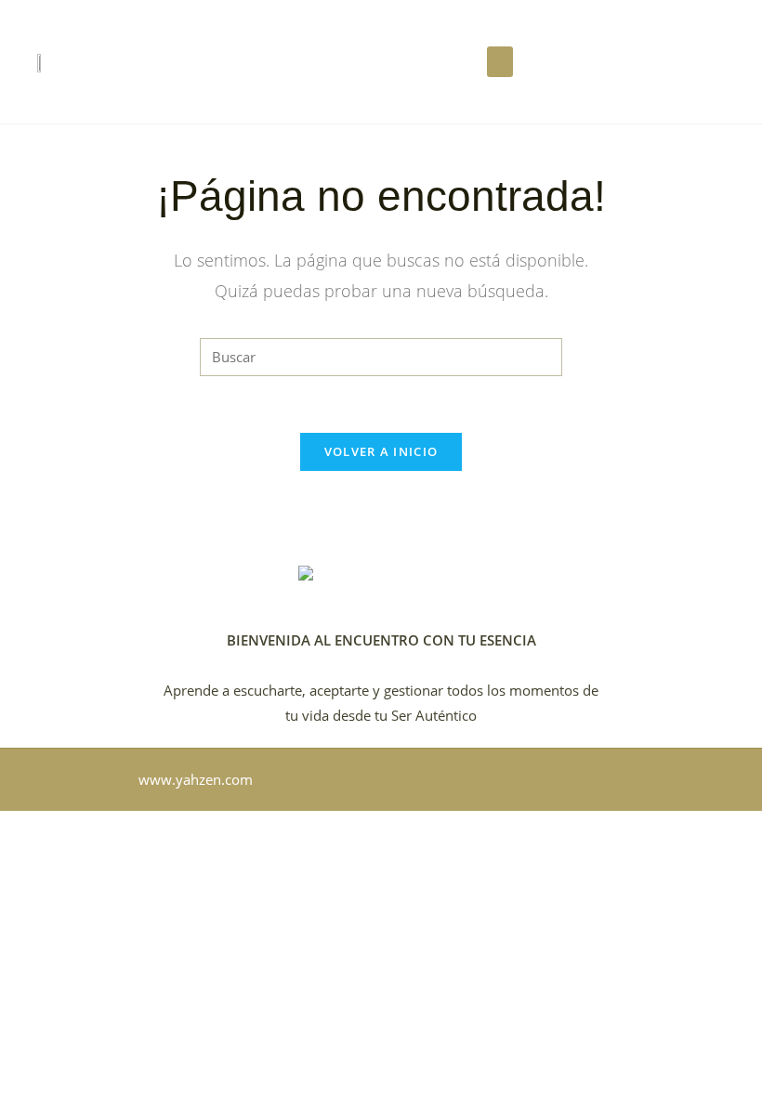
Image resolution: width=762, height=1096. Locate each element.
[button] (500, 61)
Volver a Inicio (381, 451)
